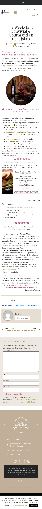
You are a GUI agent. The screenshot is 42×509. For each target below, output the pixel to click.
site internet (31, 246)
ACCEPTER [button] (33, 506)
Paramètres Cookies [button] (20, 506)
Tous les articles (22, 318)
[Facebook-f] (19, 3)
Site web (6, 387)
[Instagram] (23, 3)
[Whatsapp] (24, 461)
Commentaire (8, 350)
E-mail (6, 380)
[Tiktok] (28, 461)
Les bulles (9, 149)
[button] (15, 12)
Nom (5, 374)
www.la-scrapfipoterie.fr (10, 269)
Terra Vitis (22, 120)
